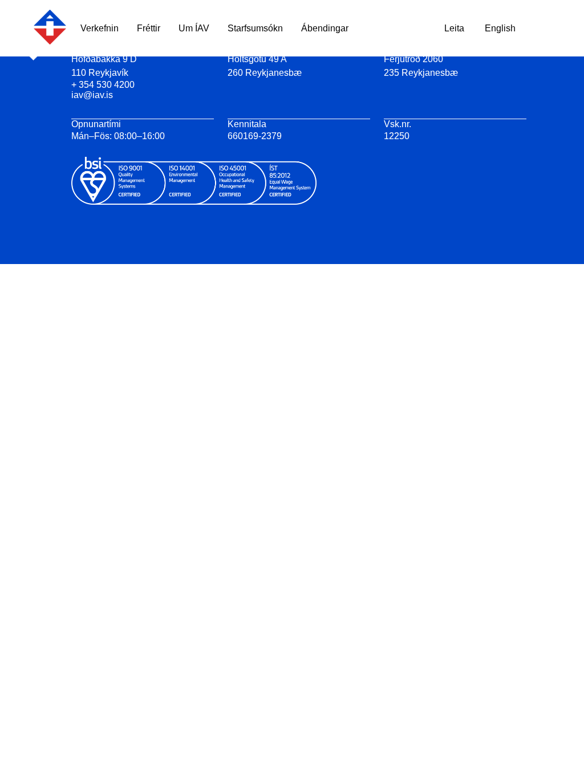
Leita (454, 28)
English (500, 28)
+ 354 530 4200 (103, 85)
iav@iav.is (92, 95)
